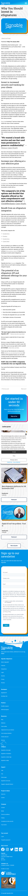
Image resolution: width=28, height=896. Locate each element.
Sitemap (3, 740)
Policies (3, 818)
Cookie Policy (9, 462)
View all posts (14, 545)
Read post (14, 499)
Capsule (13, 263)
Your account (4, 833)
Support (3, 767)
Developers (4, 689)
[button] (26, 434)
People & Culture (5, 790)
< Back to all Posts (5, 38)
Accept (14, 452)
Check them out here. (13, 347)
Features (3, 665)
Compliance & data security (7, 821)
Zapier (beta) (6, 241)
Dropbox (5, 236)
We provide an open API (12, 251)
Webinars (3, 723)
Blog (2, 719)
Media (2, 811)
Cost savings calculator (6, 733)
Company (3, 804)
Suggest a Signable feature (7, 784)
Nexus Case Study (9, 147)
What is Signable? (5, 662)
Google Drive (6, 233)
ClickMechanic (5, 183)
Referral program (5, 709)
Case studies (4, 726)
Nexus (2, 121)
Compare (3, 746)
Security (3, 676)
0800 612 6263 (5, 868)
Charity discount (4, 736)
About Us (3, 794)
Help (2, 770)
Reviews (3, 682)
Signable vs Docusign (6, 750)
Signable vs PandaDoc (6, 753)
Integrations (4, 669)
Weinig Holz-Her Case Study (18, 334)
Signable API (4, 692)
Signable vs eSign (5, 760)
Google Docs (6, 239)
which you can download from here (14, 353)
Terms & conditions (5, 814)
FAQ (2, 774)
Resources (4, 716)
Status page (4, 777)
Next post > (24, 389)
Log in (2, 836)
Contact (3, 807)
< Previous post (5, 389)
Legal (2, 672)
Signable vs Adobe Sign (6, 757)
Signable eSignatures (6, 658)
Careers (3, 797)
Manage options (14, 459)
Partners (3, 702)
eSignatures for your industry (7, 729)
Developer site (4, 696)
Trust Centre (4, 824)
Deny (14, 455)
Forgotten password (5, 840)
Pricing (2, 679)
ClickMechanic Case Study (13, 203)
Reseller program (5, 706)
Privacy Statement (16, 462)
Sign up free (14, 416)
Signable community (5, 780)
